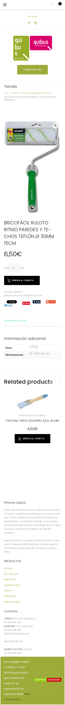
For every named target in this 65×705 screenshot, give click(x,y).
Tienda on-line (32, 69)
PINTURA (15, 93)
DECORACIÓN (11, 574)
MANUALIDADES (12, 601)
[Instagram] (35, 23)
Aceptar (40, 679)
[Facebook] (29, 23)
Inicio (6, 93)
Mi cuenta (32, 16)
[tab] (15, 320)
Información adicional (15, 320)
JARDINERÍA (10, 596)
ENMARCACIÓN (12, 585)
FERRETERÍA (9, 579)
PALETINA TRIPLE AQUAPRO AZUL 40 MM (32, 421)
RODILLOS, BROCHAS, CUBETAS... (36, 93)
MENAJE (8, 590)
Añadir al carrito (23, 280)
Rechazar (54, 679)
